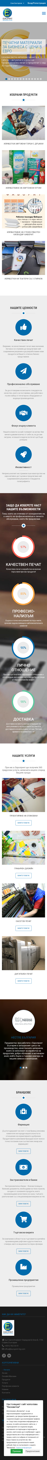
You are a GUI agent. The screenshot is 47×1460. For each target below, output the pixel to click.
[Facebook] (4, 1356)
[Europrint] (7, 14)
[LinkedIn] (9, 1356)
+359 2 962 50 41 (12, 1346)
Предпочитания (33, 1451)
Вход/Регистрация (37, 3)
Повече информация (24, 1448)
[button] (6, 79)
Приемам (17, 1451)
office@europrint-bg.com (15, 1349)
